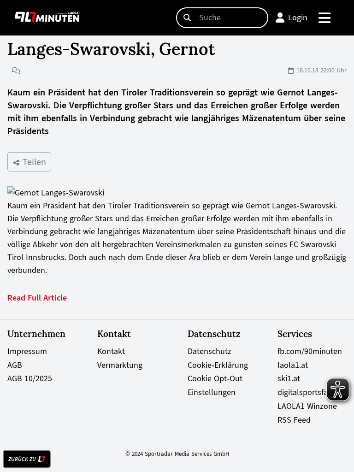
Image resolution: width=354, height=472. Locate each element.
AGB (14, 365)
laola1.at (292, 365)
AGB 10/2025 (29, 378)
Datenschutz (209, 351)
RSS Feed (294, 420)
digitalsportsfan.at (309, 392)
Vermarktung (119, 365)
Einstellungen (212, 392)
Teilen (33, 162)
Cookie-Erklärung (218, 365)
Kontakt (111, 351)
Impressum (27, 351)
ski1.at (288, 378)
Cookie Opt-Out (215, 378)
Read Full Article (37, 297)
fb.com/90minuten (309, 351)
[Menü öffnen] (325, 17)
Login (297, 17)
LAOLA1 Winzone (307, 406)
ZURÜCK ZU (22, 459)
